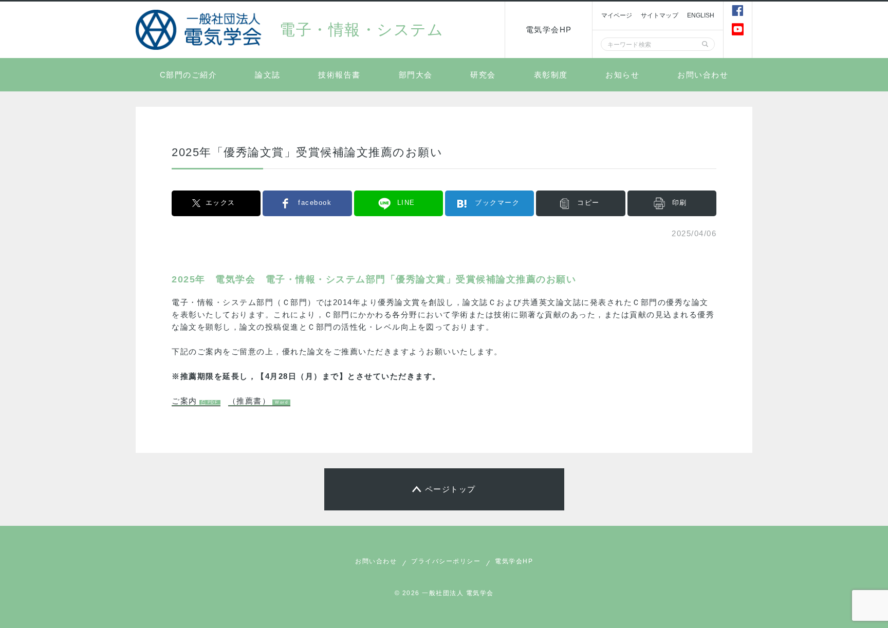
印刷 (679, 202)
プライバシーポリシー (445, 561)
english (701, 15)
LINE (406, 202)
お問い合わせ (702, 74)
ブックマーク (497, 202)
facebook (314, 202)
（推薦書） (249, 400)
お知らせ (622, 74)
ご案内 (184, 400)
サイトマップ (659, 15)
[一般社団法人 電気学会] (200, 30)
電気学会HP (549, 29)
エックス (220, 202)
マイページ (616, 15)
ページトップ (450, 489)
